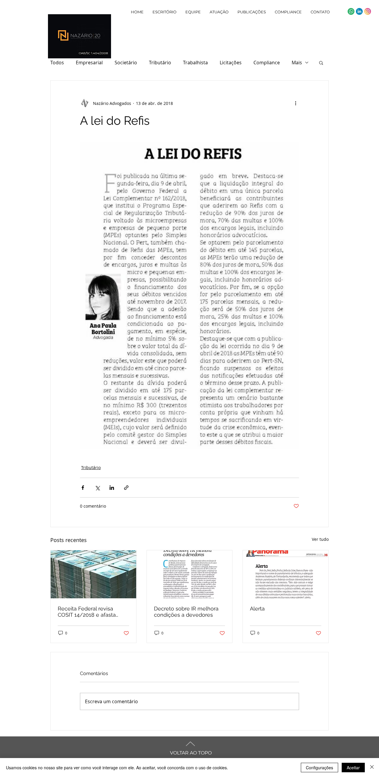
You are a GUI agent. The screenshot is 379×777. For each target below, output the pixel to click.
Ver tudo (320, 539)
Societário (126, 62)
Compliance (266, 62)
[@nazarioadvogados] (367, 11)
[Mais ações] (295, 103)
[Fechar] (371, 767)
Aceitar (353, 767)
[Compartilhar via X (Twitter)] (97, 487)
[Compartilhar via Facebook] (83, 487)
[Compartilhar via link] (126, 487)
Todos (57, 62)
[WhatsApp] (351, 11)
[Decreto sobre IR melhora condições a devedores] (189, 574)
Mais (297, 62)
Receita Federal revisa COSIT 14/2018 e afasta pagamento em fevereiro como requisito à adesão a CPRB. (91, 611)
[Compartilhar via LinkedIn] (112, 487)
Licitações (231, 62)
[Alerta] (285, 574)
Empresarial (89, 62)
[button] (321, 62)
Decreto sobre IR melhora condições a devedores (186, 611)
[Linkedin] (359, 11)
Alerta (257, 608)
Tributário (160, 62)
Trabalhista (195, 62)
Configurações (319, 767)
